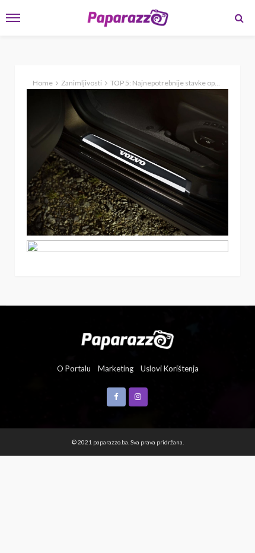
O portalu (74, 368)
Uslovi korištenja (170, 368)
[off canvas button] (13, 18)
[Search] (239, 18)
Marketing (115, 368)
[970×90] (127, 248)
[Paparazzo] (127, 338)
